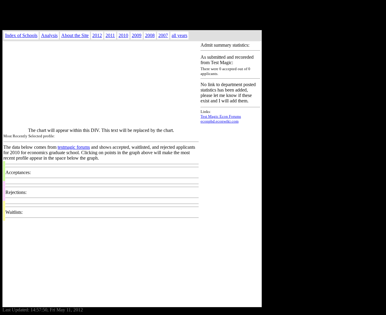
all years (179, 35)
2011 (110, 35)
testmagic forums (74, 147)
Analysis (49, 35)
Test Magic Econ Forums (221, 116)
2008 (150, 35)
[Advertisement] (132, 16)
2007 (163, 35)
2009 (136, 35)
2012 (97, 35)
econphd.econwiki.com (220, 121)
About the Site (75, 35)
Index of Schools (21, 35)
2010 (123, 35)
